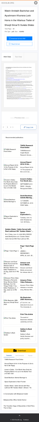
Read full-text (15, 44)
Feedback (26, 420)
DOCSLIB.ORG (8, 2)
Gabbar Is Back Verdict (26, 330)
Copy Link (29, 127)
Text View (18, 57)
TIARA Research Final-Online (26, 146)
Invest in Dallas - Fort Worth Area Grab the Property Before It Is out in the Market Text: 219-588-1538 (27, 180)
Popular (30, 355)
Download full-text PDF (18, 39)
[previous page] (3, 127)
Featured (9, 355)
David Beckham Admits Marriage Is (26, 197)
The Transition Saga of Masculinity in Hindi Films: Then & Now (19, 407)
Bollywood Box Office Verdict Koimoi (15, 400)
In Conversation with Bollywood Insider (16, 394)
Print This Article (26, 314)
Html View (7, 57)
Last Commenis (19, 355)
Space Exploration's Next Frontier (25, 213)
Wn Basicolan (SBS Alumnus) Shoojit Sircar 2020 (26, 298)
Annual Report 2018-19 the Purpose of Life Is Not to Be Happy (27, 163)
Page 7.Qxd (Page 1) (27, 247)
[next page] (12, 127)
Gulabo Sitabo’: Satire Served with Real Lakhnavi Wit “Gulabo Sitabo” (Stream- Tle (18, 230)
